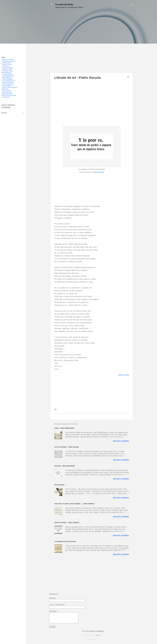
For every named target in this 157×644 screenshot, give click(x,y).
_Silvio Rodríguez (7, 79)
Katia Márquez (6, 72)
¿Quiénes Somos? (7, 59)
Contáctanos (5, 97)
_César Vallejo (6, 85)
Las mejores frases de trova (65, 541)
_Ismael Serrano (6, 69)
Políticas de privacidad (8, 95)
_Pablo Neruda (6, 92)
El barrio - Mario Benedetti (64, 466)
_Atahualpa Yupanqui (8, 61)
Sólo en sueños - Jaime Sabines (66, 522)
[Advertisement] (92, 42)
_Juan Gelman (6, 90)
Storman (98, 635)
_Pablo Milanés (6, 77)
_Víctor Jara (5, 66)
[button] (128, 77)
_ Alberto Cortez (6, 64)
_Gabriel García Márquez (9, 87)
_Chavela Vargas (7, 67)
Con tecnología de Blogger (93, 631)
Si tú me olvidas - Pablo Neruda (66, 447)
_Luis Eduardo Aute (7, 76)
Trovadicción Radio (64, 4)
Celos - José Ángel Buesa (64, 428)
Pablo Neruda (98, 172)
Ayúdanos (4, 89)
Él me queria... (59, 485)
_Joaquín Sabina (6, 74)
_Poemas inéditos (7, 82)
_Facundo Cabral (7, 71)
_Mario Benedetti (6, 94)
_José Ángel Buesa (7, 84)
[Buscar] (131, 5)
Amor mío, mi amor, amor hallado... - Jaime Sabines (74, 504)
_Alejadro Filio (6, 63)
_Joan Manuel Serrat (8, 80)
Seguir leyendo (121, 441)
